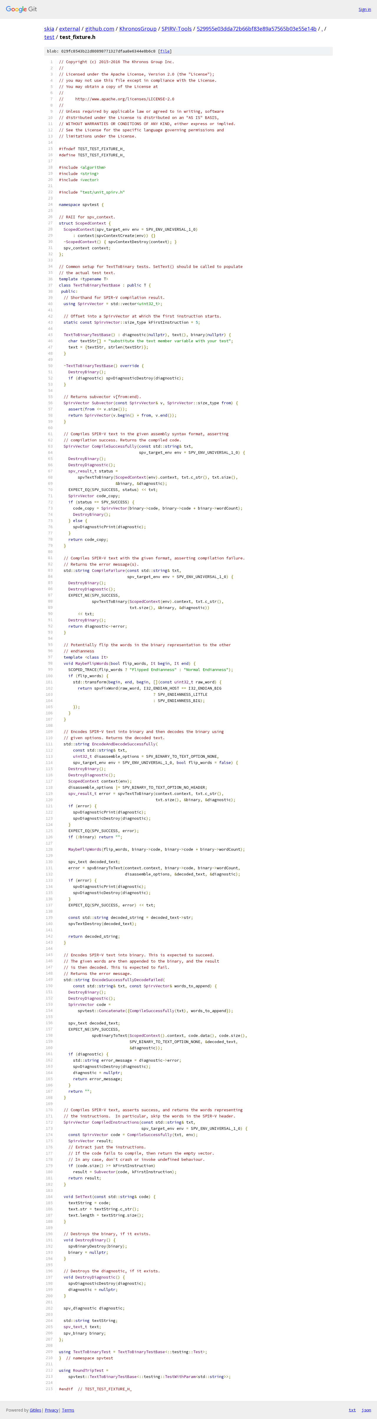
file (165, 51)
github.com (99, 28)
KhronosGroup (138, 28)
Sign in (365, 9)
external (69, 28)
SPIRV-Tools (177, 28)
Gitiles (35, 1410)
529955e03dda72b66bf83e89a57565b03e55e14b (257, 28)
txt (352, 1410)
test (49, 36)
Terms (68, 1410)
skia (49, 28)
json (366, 1410)
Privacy (51, 1410)
